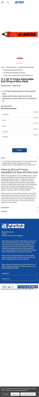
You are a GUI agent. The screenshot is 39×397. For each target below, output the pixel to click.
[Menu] (2, 2)
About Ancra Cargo (8, 232)
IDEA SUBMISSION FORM (10, 268)
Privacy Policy (17, 289)
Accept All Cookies (28, 394)
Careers (4, 234)
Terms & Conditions (27, 289)
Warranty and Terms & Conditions (12, 235)
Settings (5, 394)
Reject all (15, 394)
